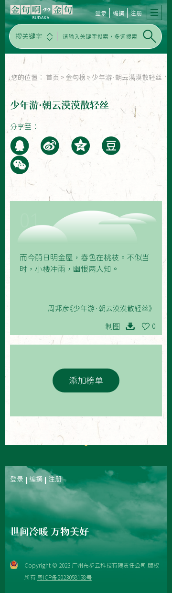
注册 (136, 13)
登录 (101, 13)
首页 (52, 77)
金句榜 (75, 77)
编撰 (118, 13)
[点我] (154, 12)
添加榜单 (86, 380)
